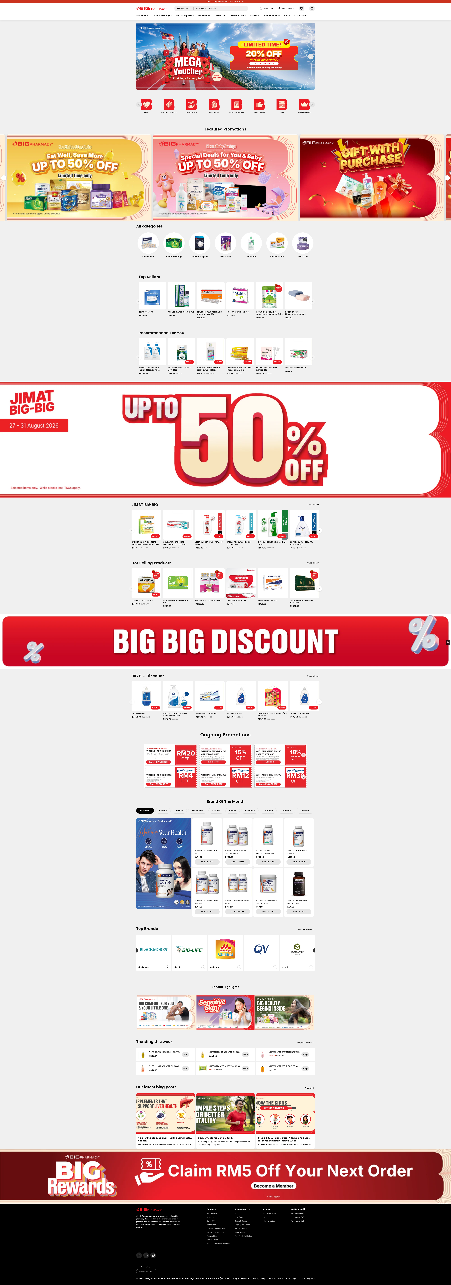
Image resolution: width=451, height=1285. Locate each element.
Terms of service (275, 1278)
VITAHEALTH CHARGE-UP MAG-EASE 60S (296, 901)
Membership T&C (297, 1217)
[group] (148, 246)
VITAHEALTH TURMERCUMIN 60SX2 (237, 901)
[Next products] (312, 301)
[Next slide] (447, 178)
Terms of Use (212, 1236)
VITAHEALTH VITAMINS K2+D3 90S (207, 852)
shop (185, 1054)
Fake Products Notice (243, 1236)
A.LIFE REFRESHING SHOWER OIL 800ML (224, 1052)
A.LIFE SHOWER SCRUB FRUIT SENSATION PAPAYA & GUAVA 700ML (284, 1066)
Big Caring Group (213, 1213)
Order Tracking (240, 1232)
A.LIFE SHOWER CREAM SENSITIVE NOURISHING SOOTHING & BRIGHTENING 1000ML (284, 1052)
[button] (143, 15)
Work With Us (212, 1225)
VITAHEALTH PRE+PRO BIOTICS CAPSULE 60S (265, 852)
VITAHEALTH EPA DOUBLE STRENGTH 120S (266, 901)
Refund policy (308, 1278)
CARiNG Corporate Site (216, 1228)
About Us (210, 1217)
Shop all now (313, 504)
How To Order (240, 1217)
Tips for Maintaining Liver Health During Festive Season (165, 1139)
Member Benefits (297, 1213)
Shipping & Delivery (242, 1225)
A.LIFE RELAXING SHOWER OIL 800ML (164, 1066)
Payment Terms (241, 1228)
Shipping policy (293, 1278)
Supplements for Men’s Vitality (215, 1138)
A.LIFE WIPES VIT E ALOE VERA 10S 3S (224, 1066)
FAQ (236, 1213)
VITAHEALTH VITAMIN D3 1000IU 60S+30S (235, 852)
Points (265, 1217)
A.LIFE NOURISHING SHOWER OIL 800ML (164, 1052)
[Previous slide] (3, 178)
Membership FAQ (297, 1221)
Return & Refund (241, 1221)
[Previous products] (138, 301)
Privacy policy (259, 1278)
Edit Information (268, 1221)
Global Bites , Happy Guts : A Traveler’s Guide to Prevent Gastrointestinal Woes (284, 1139)
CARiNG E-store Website (216, 1232)
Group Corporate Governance (218, 1243)
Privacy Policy (212, 1240)
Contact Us (211, 1221)
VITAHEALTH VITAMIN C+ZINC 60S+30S (207, 901)
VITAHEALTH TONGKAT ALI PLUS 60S (297, 852)
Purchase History (269, 1213)
